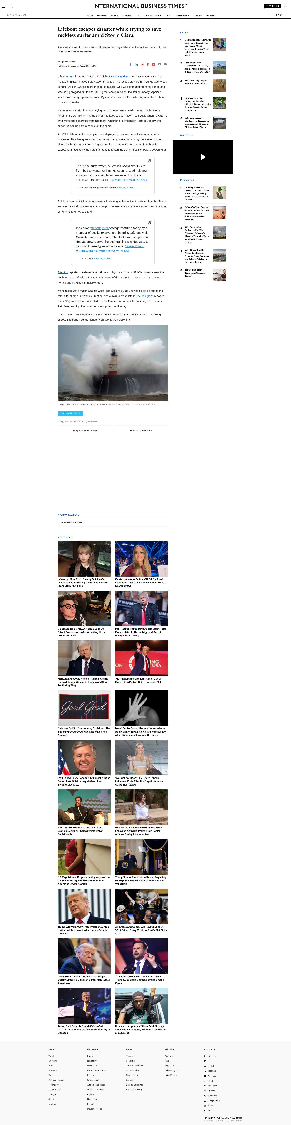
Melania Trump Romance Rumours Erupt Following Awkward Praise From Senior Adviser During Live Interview (138, 831)
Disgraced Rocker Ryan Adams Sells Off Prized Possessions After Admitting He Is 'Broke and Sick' (81, 632)
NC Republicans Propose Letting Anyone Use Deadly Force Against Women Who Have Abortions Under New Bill (84, 880)
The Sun (63, 272)
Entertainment (182, 15)
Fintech (90, 1104)
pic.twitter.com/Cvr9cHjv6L (112, 250)
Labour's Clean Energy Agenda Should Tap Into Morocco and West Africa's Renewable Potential (197, 213)
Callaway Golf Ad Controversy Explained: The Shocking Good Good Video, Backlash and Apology (84, 731)
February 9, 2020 (125, 187)
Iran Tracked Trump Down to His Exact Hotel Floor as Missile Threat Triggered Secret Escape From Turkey (140, 632)
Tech (168, 15)
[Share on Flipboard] (148, 64)
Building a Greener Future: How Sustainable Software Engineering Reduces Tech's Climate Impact (197, 193)
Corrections (131, 1080)
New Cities (92, 1099)
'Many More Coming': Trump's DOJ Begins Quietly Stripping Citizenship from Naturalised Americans (84, 980)
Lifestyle (197, 15)
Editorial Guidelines (140, 430)
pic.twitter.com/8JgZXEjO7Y (128, 179)
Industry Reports (94, 1109)
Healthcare (92, 1065)
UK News (101, 15)
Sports (51, 1099)
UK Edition (279, 15)
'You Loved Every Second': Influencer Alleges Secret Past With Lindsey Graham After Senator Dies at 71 (84, 781)
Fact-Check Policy (134, 1089)
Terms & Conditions (134, 1065)
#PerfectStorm (134, 246)
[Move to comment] (165, 64)
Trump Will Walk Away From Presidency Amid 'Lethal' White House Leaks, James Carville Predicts (84, 930)
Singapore (169, 1065)
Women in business (96, 1089)
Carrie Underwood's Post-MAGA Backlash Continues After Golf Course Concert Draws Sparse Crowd (140, 582)
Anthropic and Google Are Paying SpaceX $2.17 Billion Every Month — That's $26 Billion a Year (141, 930)
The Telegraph (145, 296)
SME (138, 15)
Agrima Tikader (68, 61)
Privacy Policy (132, 1070)
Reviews (210, 15)
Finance (90, 1075)
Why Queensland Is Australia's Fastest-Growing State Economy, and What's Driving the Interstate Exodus (197, 256)
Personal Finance (153, 15)
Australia (169, 1056)
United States (171, 1075)
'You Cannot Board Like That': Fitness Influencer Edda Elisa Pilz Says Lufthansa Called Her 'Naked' (139, 781)
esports (90, 1094)
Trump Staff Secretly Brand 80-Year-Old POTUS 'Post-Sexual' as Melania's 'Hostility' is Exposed (84, 1029)
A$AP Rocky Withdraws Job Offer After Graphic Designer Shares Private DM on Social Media (80, 831)
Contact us (131, 1061)
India (167, 1061)
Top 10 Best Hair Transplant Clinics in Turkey (195, 273)
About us (130, 1056)
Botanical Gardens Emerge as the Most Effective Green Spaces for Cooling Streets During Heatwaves (198, 104)
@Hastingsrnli (99, 228)
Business (127, 15)
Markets (114, 15)
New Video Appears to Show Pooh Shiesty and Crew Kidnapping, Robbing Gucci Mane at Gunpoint (140, 1029)
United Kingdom (119, 76)
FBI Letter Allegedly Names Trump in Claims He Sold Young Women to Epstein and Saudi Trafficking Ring (83, 682)
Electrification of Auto (96, 1070)
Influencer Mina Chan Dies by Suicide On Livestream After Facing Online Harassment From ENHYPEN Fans (83, 582)
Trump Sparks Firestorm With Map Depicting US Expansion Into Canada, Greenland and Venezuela (140, 880)
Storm (69, 76)
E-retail (90, 1056)
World (90, 15)
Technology (53, 1085)
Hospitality (92, 1061)
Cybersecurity (93, 1080)
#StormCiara (84, 250)
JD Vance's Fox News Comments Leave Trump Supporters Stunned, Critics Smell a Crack (139, 980)
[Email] (159, 64)
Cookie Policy (132, 1075)
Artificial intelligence (96, 1085)
